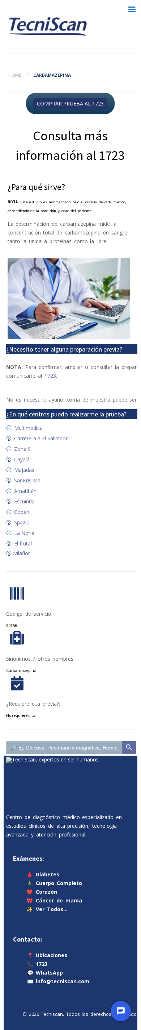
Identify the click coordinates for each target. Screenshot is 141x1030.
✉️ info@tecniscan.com (58, 981)
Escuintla (24, 501)
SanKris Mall (28, 480)
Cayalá (22, 459)
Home (14, 75)
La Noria (24, 532)
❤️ (41, 891)
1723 (50, 375)
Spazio (22, 522)
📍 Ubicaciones (47, 955)
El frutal (23, 543)
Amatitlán (25, 490)
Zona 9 (22, 448)
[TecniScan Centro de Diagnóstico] (48, 26)
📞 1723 (37, 963)
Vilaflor (22, 553)
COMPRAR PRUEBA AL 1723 (70, 103)
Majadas (24, 469)
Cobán (21, 511)
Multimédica (28, 427)
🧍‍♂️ (54, 883)
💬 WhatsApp (45, 972)
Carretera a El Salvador (41, 438)
